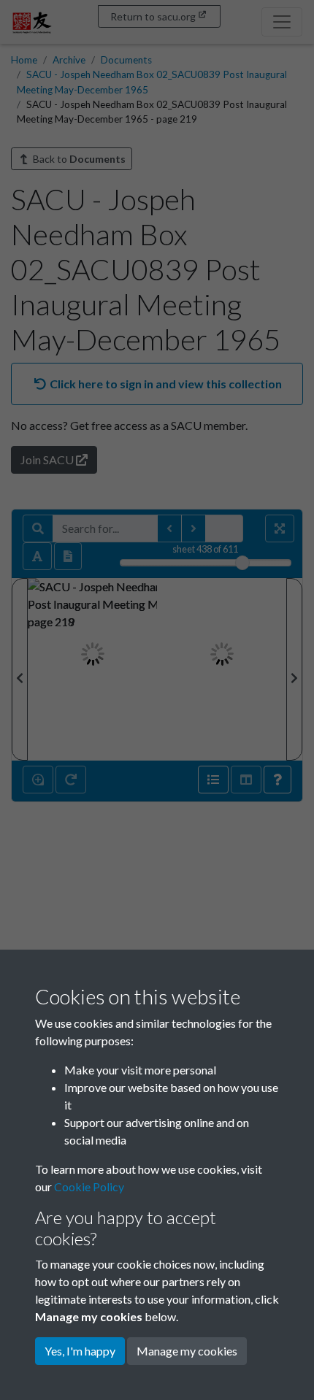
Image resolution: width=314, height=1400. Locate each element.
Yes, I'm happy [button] (80, 1351)
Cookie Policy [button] (89, 1186)
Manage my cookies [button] (187, 1351)
